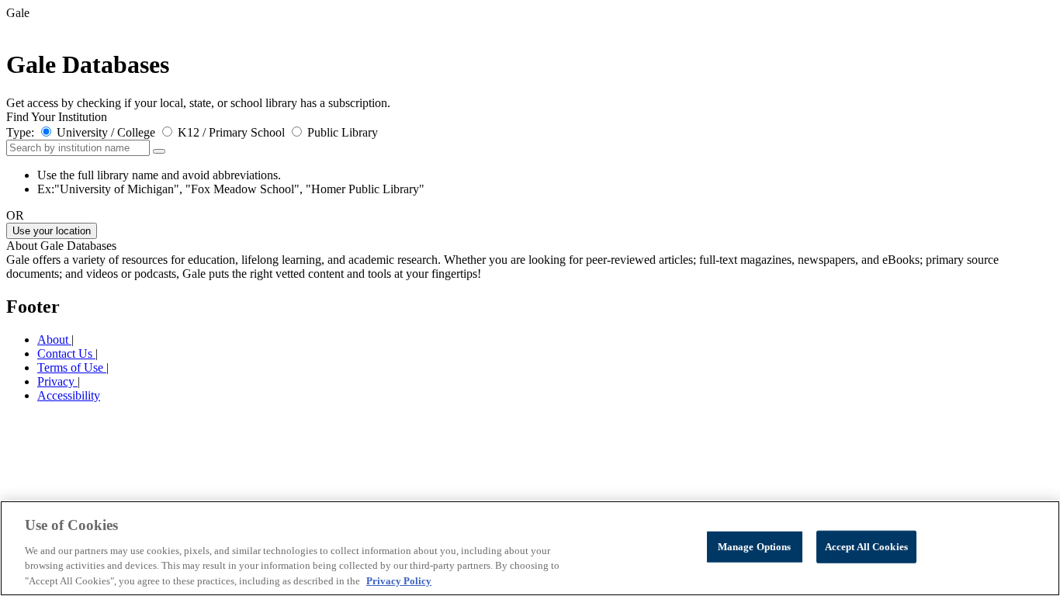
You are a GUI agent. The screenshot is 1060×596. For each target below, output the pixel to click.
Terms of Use (71, 367)
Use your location (51, 231)
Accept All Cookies (866, 547)
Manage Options (755, 547)
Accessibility (68, 395)
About (54, 339)
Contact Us (66, 353)
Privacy (57, 381)
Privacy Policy (398, 580)
